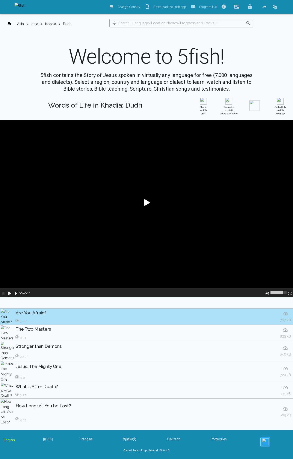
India (34, 24)
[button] (114, 23)
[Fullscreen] (290, 292)
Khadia (50, 24)
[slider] (278, 292)
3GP (203, 110)
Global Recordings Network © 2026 (146, 450)
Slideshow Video (229, 110)
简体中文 (129, 439)
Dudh (67, 24)
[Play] (9, 292)
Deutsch (173, 439)
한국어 (48, 439)
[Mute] (267, 292)
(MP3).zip (280, 110)
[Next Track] (16, 292)
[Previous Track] (3, 292)
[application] (146, 208)
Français (86, 439)
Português (218, 439)
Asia (20, 24)
